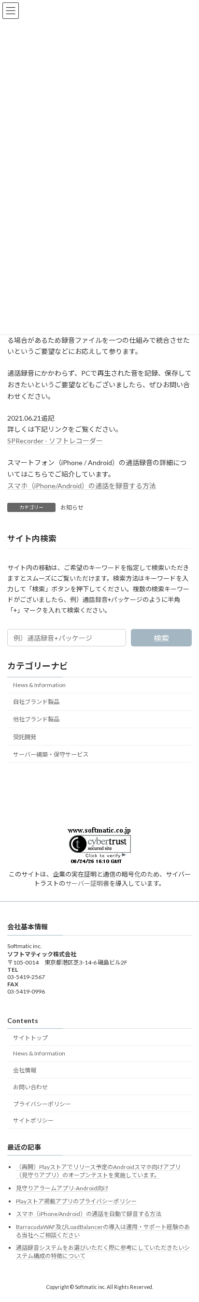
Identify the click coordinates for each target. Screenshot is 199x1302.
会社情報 (24, 1070)
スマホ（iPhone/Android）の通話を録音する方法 (81, 486)
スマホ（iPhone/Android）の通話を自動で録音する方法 (88, 1213)
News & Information (39, 684)
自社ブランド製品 (36, 701)
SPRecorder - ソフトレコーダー (55, 441)
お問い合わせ (30, 1087)
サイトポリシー (33, 1121)
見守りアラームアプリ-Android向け (62, 1188)
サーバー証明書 (87, 883)
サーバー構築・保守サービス (50, 754)
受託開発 (24, 737)
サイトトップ (30, 1037)
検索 (161, 638)
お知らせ (72, 507)
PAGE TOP (185, 1252)
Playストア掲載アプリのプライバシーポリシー (76, 1201)
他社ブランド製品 (36, 719)
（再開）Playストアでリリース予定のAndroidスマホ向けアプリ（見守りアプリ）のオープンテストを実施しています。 (98, 1171)
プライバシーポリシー (42, 1104)
